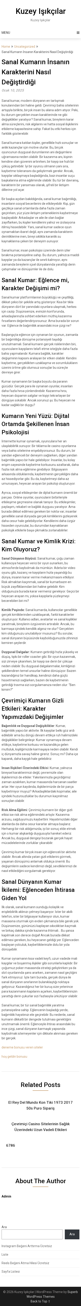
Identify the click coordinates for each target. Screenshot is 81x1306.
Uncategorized (24, 46)
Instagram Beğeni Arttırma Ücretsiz (27, 1246)
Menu (6, 32)
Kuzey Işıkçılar (41, 11)
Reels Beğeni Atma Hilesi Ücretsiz (25, 1263)
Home (6, 46)
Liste (5, 1254)
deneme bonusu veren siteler (22, 1047)
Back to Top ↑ (40, 1301)
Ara (4, 1227)
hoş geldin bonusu (14, 1056)
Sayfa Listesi (11, 1271)
